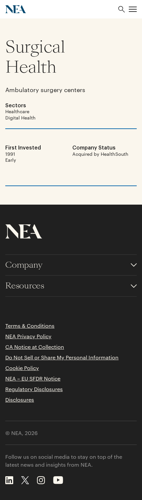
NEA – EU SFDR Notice (32, 378)
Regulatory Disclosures (34, 389)
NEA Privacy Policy (28, 336)
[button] (133, 9)
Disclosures (19, 399)
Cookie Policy (22, 368)
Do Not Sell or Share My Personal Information (62, 357)
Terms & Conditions (29, 325)
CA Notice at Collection (34, 347)
